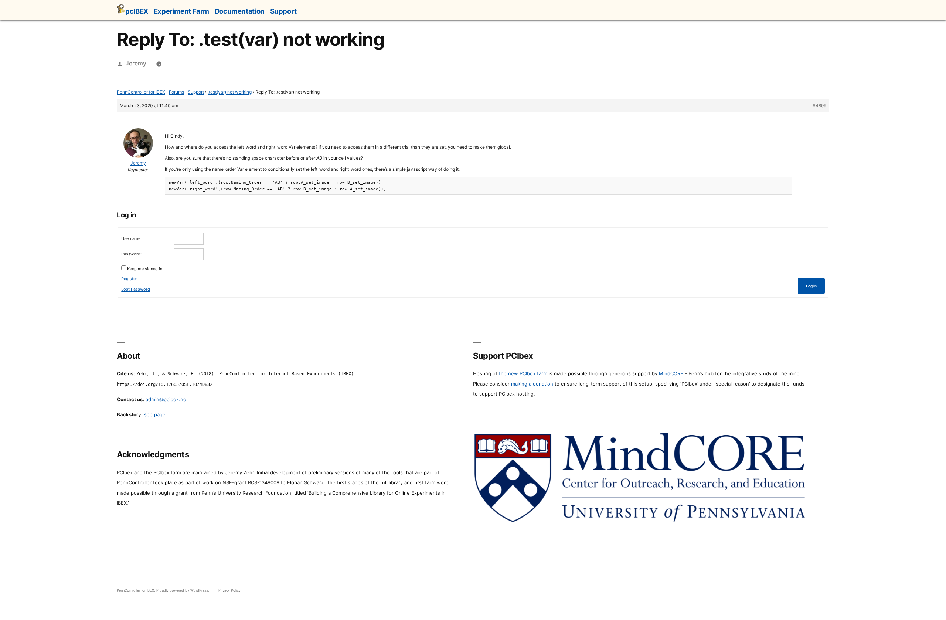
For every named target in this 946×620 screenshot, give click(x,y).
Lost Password (135, 289)
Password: (131, 254)
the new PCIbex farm (523, 373)
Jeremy (136, 63)
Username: (131, 238)
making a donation (532, 384)
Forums (176, 92)
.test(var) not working (230, 92)
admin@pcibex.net (167, 399)
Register (129, 278)
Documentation (240, 11)
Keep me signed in (144, 268)
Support (283, 11)
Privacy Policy (229, 590)
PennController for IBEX (141, 92)
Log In (811, 286)
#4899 (819, 105)
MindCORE (671, 373)
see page (155, 414)
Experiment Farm (181, 11)
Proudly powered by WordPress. (183, 590)
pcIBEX (136, 11)
